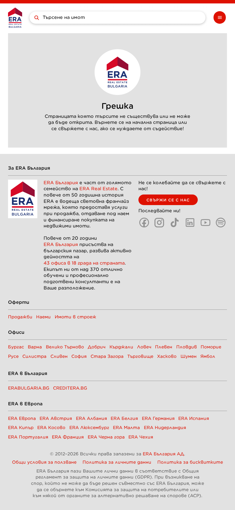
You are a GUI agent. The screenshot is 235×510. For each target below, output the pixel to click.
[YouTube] (205, 222)
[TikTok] (175, 222)
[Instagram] (159, 222)
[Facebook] (144, 222)
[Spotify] (220, 222)
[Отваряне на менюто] (220, 17)
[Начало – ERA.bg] (15, 17)
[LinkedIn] (190, 222)
